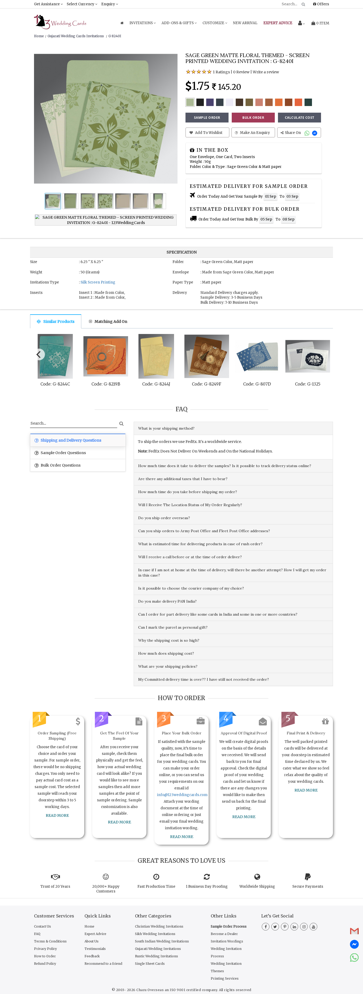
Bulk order (253, 117)
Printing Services (225, 978)
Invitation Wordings (227, 941)
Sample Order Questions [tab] (63, 452)
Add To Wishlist (208, 132)
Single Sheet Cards (150, 964)
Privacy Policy (45, 949)
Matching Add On (111, 321)
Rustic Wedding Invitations (156, 956)
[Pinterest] (284, 926)
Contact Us (42, 926)
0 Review (241, 72)
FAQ (37, 934)
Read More (57, 815)
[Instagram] (303, 926)
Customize (213, 23)
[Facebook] (265, 926)
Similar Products (58, 321)
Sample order (207, 117)
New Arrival (245, 23)
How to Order (45, 956)
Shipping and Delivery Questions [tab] (70, 440)
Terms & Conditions (50, 941)
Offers (322, 4)
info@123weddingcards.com (182, 795)
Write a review (266, 72)
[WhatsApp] (307, 132)
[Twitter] (275, 926)
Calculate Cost (299, 117)
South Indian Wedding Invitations (162, 941)
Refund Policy (45, 964)
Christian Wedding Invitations (159, 926)
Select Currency (81, 4)
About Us (92, 941)
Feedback (92, 956)
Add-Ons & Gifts (178, 23)
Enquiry (108, 4)
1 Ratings (221, 72)
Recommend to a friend (103, 964)
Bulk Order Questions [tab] (60, 465)
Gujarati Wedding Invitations (158, 949)
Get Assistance (47, 4)
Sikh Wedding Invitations (155, 934)
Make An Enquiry (254, 132)
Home (89, 926)
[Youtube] (313, 926)
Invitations (141, 23)
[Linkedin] (294, 926)
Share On (293, 132)
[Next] (324, 353)
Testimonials (95, 949)
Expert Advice (95, 934)
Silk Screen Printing (98, 282)
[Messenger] (315, 132)
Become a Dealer (224, 934)
